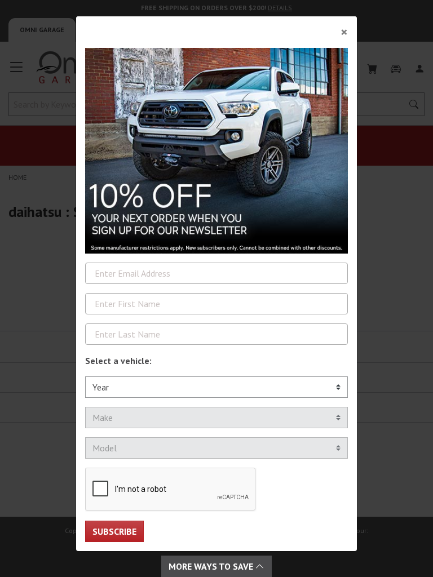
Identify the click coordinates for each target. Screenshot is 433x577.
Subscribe (114, 531)
